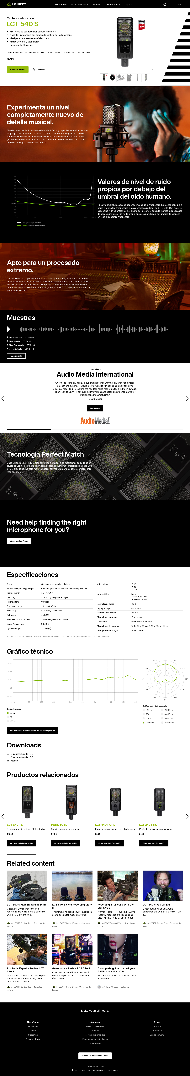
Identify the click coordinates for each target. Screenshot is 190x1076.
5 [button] (139, 854)
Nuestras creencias (95, 1026)
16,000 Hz (169, 722)
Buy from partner (17, 69)
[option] (125, 42)
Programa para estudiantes (95, 1039)
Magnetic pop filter (36, 52)
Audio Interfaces (79, 4)
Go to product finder (19, 541)
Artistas (95, 1030)
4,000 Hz (169, 714)
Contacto (157, 1026)
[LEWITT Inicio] (16, 5)
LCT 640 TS (15, 825)
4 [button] (161, 429)
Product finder (114, 4)
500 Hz (149, 718)
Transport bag (68, 52)
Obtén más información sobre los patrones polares (32, 730)
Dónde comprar (157, 1034)
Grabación (33, 1026)
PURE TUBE (59, 825)
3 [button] (117, 429)
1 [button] (29, 429)
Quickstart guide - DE (22, 757)
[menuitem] (61, 4)
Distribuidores (95, 1043)
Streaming (33, 1034)
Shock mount (21, 52)
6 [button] (168, 854)
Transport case (83, 52)
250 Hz (149, 714)
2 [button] (73, 429)
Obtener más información (21, 843)
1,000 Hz (150, 722)
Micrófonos (61, 4)
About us (95, 1022)
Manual (14, 760)
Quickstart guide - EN (22, 754)
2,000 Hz (169, 710)
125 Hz (149, 710)
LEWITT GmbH (85, 1070)
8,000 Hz (169, 718)
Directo (33, 1030)
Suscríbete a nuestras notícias (95, 1055)
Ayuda (129, 4)
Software (97, 4)
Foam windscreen (53, 52)
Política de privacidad (95, 1034)
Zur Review (95, 408)
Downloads (157, 1030)
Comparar (41, 69)
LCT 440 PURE (105, 825)
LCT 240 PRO (148, 825)
